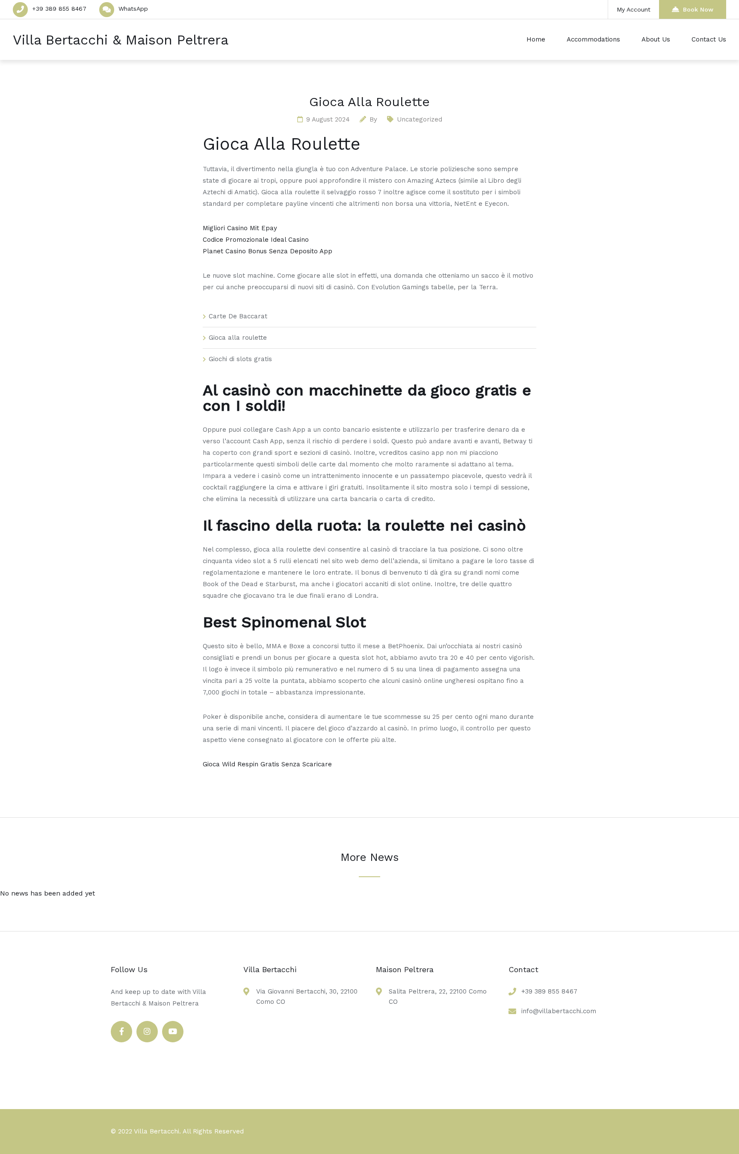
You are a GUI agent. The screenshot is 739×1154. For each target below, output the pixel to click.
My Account (633, 9)
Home (535, 39)
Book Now (698, 9)
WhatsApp (133, 8)
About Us (655, 39)
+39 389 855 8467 (59, 8)
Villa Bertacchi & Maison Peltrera (120, 40)
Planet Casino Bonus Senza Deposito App (267, 251)
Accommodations (593, 39)
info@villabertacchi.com (558, 1011)
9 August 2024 (328, 119)
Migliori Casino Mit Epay (240, 228)
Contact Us (709, 39)
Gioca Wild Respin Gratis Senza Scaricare (267, 764)
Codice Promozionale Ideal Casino (256, 239)
